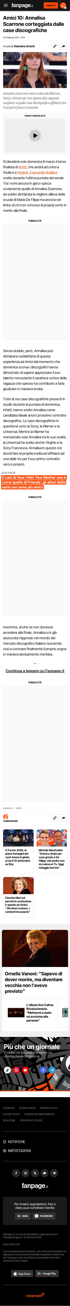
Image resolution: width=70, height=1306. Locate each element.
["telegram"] (52, 1070)
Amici (22, 167)
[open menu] (4, 5)
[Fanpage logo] (22, 5)
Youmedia (9, 1107)
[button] (63, 46)
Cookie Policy (11, 1114)
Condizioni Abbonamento (39, 1114)
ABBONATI (50, 5)
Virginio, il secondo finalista (37, 172)
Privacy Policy (49, 1107)
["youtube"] (25, 1070)
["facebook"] (43, 1070)
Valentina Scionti (24, 46)
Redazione (9, 1120)
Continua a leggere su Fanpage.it (35, 671)
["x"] (34, 1070)
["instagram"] (16, 1070)
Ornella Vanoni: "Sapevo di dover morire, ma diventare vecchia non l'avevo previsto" (34, 982)
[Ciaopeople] (35, 1295)
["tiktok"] (7, 1070)
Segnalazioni (27, 1107)
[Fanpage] (35, 1186)
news (19, 808)
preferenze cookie (31, 1120)
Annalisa (8, 808)
